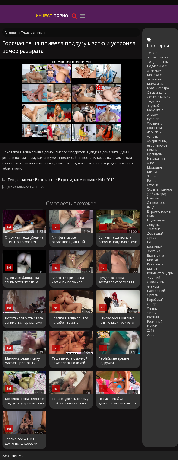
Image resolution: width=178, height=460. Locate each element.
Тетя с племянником (157, 55)
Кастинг (153, 317)
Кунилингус (156, 264)
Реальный (154, 321)
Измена (153, 198)
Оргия (151, 238)
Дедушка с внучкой (155, 103)
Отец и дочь (156, 92)
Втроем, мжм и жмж (76, 179)
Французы (154, 154)
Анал (151, 163)
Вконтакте (45, 179)
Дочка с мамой (159, 97)
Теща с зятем (19, 179)
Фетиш (152, 308)
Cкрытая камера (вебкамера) (160, 191)
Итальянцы (156, 158)
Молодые (154, 167)
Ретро (152, 180)
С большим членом (156, 284)
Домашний (155, 233)
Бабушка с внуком (155, 112)
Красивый (154, 246)
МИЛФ (152, 171)
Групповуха (156, 220)
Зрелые (153, 176)
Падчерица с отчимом (157, 68)
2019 (110, 179)
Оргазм (153, 295)
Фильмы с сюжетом (154, 125)
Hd (100, 179)
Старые (153, 185)
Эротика (153, 251)
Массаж (153, 260)
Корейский (155, 299)
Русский (153, 119)
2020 (150, 334)
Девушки (154, 224)
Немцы (152, 149)
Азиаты (153, 136)
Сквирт (152, 304)
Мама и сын (156, 83)
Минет (152, 268)
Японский (154, 132)
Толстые (154, 229)
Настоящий (156, 290)
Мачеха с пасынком (154, 77)
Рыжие (152, 326)
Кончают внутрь (160, 273)
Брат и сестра (158, 88)
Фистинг (153, 312)
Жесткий (153, 277)
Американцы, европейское (157, 143)
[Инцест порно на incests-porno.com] (52, 15)
